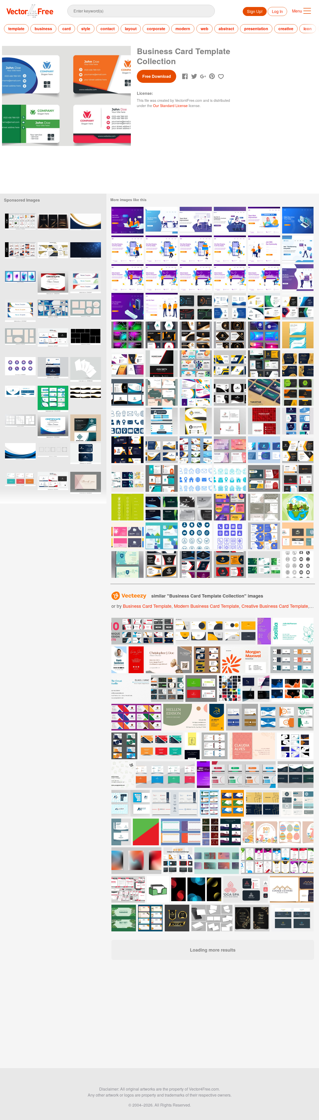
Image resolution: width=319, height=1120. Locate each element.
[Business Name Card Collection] (298, 306)
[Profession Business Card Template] (264, 478)
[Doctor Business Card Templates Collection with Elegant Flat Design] (53, 399)
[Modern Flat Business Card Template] (230, 363)
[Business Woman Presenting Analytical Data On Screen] (230, 277)
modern (182, 28)
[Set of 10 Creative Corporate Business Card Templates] (20, 227)
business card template (147, 606)
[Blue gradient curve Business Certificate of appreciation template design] (53, 427)
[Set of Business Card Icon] (298, 564)
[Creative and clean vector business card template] (297, 803)
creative (285, 28)
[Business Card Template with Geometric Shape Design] (162, 535)
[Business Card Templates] (230, 564)
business (43, 28)
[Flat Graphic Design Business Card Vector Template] (298, 335)
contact (107, 28)
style (85, 28)
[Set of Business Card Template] (196, 449)
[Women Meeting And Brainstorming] (127, 220)
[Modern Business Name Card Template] (264, 306)
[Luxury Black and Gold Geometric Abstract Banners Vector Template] (53, 227)
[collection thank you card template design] (85, 485)
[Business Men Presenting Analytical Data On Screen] (127, 277)
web (204, 28)
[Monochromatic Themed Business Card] (196, 507)
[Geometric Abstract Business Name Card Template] (127, 478)
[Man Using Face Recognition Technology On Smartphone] (127, 306)
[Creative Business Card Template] (127, 564)
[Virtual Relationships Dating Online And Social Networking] (298, 277)
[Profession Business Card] (127, 392)
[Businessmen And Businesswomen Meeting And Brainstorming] (162, 220)
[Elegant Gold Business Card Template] (298, 363)
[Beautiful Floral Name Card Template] (264, 507)
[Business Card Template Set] (196, 306)
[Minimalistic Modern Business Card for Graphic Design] (162, 421)
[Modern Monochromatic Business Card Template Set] (230, 392)
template (16, 28)
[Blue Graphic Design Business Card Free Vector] (264, 449)
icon (308, 28)
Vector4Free (30, 11)
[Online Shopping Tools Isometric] (298, 220)
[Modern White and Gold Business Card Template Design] (196, 335)
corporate (156, 28)
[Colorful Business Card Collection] (196, 392)
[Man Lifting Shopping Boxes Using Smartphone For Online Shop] (162, 249)
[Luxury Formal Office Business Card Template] (196, 564)
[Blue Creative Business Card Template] (230, 306)
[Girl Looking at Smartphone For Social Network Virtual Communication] (230, 220)
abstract (226, 28)
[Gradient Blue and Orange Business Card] (230, 449)
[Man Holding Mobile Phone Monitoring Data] (298, 249)
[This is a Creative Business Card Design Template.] (232, 803)
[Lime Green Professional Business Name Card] (127, 507)
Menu (297, 11)
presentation (256, 28)
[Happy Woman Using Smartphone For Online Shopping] (230, 249)
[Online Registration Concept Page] (162, 306)
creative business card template (274, 606)
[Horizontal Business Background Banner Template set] (85, 284)
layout (131, 28)
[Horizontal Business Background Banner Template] (20, 313)
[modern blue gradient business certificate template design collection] (20, 456)
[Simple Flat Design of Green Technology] (298, 507)
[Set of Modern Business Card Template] (298, 392)
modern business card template (206, 606)
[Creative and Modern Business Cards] (127, 535)
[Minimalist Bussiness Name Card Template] (298, 449)
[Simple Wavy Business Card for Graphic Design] (196, 421)
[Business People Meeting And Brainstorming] (196, 220)
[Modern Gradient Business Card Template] (162, 449)
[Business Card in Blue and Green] (162, 507)
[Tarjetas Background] (264, 392)
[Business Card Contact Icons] (230, 535)
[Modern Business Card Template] (264, 363)
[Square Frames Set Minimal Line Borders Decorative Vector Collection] (53, 456)
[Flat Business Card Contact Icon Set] (230, 478)
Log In (277, 11)
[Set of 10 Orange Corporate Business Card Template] (20, 255)
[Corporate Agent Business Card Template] (53, 370)
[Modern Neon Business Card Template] (127, 335)
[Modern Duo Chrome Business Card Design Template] (162, 335)
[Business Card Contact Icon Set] (127, 421)
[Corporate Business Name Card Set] (196, 363)
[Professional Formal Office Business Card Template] (298, 478)
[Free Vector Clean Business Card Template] (162, 363)
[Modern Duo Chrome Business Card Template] (264, 335)
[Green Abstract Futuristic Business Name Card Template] (264, 564)
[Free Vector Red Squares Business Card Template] (264, 421)
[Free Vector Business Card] (230, 421)
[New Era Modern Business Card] (85, 456)
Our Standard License (170, 105)
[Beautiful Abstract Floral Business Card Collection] (162, 392)
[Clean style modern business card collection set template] (53, 341)
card (66, 28)
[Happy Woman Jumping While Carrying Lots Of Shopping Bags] (127, 249)
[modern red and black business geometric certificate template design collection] (53, 284)
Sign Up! (254, 11)
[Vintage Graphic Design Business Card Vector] (298, 535)
